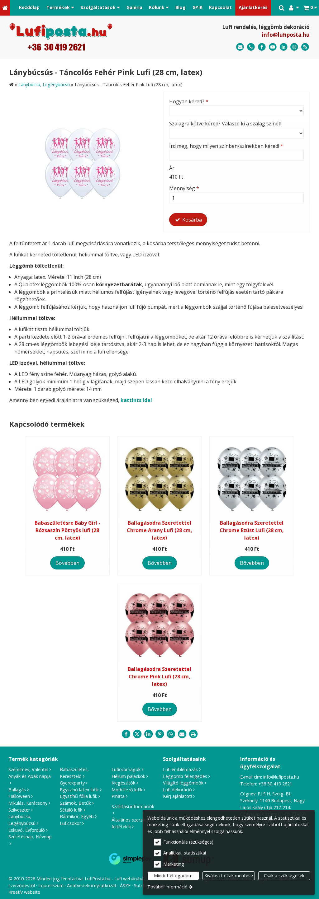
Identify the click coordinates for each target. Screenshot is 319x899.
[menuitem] (5, 8)
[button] (310, 8)
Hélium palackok (128, 776)
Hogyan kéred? (188, 101)
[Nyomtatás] (193, 734)
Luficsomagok (126, 769)
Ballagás (17, 790)
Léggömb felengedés (185, 776)
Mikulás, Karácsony (27, 803)
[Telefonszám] (250, 47)
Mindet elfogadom (173, 875)
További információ (167, 887)
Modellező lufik (127, 790)
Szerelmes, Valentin (28, 769)
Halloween (19, 796)
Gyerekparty (72, 783)
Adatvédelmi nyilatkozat (92, 885)
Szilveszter (19, 810)
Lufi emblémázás (180, 769)
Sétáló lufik (71, 810)
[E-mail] (240, 47)
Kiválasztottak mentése (228, 875)
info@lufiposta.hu (286, 34)
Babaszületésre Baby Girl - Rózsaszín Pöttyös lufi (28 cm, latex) (67, 530)
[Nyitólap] (5, 8)
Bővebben (67, 563)
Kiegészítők (123, 783)
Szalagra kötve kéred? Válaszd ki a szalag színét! (225, 123)
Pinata (118, 796)
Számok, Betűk (75, 803)
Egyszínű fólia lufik (78, 796)
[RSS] (305, 47)
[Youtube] (272, 47)
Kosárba (191, 219)
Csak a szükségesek (284, 875)
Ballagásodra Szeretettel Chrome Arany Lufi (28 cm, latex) (159, 530)
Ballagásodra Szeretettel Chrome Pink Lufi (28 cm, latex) (159, 676)
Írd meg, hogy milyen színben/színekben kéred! (226, 146)
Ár (171, 168)
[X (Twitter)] (137, 734)
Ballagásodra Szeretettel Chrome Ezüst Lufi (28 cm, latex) (252, 530)
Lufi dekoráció (177, 790)
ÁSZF (125, 885)
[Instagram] (294, 47)
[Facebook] (261, 47)
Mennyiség (184, 188)
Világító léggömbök (183, 783)
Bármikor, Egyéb (77, 816)
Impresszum (51, 885)
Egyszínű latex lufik (79, 790)
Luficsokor (70, 823)
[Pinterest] (159, 734)
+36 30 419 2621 (275, 784)
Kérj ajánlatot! (177, 796)
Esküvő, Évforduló (26, 830)
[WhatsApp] (171, 734)
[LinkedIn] (283, 47)
